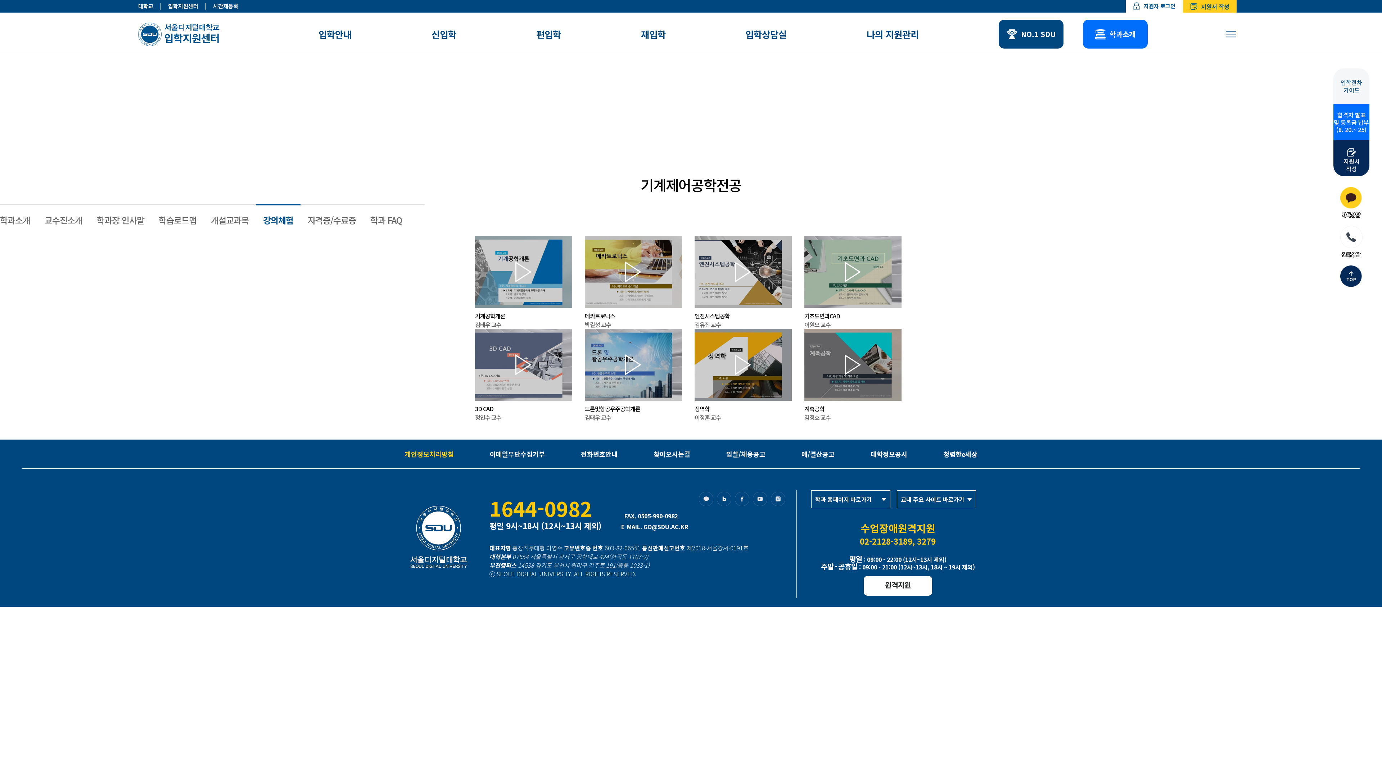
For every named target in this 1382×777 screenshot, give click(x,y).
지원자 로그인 (1159, 6)
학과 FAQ (386, 220)
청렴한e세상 (960, 454)
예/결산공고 (818, 454)
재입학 (653, 34)
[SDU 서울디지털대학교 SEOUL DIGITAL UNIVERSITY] (180, 34)
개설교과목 (230, 220)
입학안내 (335, 34)
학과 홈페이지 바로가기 (843, 499)
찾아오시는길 (672, 454)
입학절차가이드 (1351, 86)
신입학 (444, 34)
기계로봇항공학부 (590, 144)
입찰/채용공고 (745, 454)
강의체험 (278, 220)
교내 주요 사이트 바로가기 (933, 499)
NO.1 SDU (1038, 34)
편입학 (548, 34)
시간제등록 (225, 6)
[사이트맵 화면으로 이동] (1231, 34)
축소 (875, 144)
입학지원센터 (183, 6)
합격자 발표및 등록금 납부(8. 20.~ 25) (1351, 122)
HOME (485, 144)
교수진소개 (63, 220)
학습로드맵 (178, 220)
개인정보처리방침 (429, 454)
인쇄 (889, 144)
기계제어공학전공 (655, 144)
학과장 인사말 (120, 220)
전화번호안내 (599, 454)
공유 (902, 144)
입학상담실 (766, 34)
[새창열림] (708, 501)
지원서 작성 (1215, 6)
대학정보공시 (889, 454)
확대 (861, 144)
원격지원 (898, 585)
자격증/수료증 (332, 220)
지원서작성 (1351, 165)
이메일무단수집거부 (517, 454)
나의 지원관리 (893, 34)
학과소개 (1122, 34)
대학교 (145, 6)
